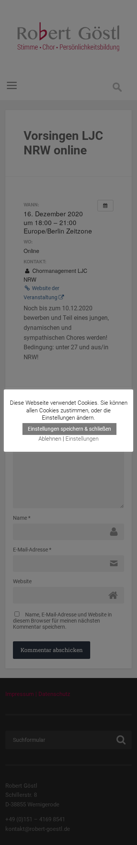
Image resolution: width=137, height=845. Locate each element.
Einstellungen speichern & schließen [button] (69, 429)
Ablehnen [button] (49, 438)
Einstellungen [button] (82, 438)
